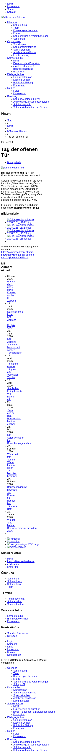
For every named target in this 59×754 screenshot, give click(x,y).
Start (9, 120)
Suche (10, 9)
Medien (11, 88)
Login (10, 641)
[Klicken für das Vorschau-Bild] (13, 167)
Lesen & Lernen (21, 80)
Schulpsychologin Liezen (26, 99)
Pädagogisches (15, 74)
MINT (16, 60)
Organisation (14, 41)
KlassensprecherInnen (25, 30)
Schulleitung (20, 25)
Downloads (13, 6)
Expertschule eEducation (26, 63)
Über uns (12, 22)
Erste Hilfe (19, 71)
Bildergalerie (14, 162)
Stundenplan (20, 44)
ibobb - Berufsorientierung (21, 561)
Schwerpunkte (15, 58)
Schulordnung (14, 581)
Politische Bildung (23, 82)
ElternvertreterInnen (17, 618)
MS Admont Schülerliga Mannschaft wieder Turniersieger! (14, 346)
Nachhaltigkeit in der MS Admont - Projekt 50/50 (15, 319)
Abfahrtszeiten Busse (24, 52)
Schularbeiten (14, 601)
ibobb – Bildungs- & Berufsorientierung (23, 67)
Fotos (16, 90)
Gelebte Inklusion (22, 77)
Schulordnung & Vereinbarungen (31, 36)
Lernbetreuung (21, 55)
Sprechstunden (21, 49)
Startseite (12, 644)
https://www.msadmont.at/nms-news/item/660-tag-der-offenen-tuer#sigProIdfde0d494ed (18, 255)
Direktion (12, 636)
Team (16, 27)
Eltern (16, 33)
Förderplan (19, 85)
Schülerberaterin (22, 104)
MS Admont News (16, 131)
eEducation (13, 564)
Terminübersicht (15, 598)
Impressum (13, 649)
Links (10, 646)
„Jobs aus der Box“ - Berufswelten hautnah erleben (14, 417)
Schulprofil (19, 38)
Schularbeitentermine (24, 47)
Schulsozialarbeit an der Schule (30, 107)
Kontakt (11, 12)
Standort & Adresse (17, 633)
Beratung (12, 96)
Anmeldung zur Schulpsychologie (31, 101)
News (10, 3)
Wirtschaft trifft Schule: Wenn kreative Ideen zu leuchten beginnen (12, 465)
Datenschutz (14, 655)
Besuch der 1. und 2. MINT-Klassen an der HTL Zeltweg (11, 291)
